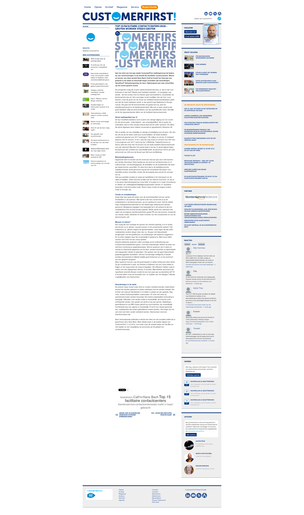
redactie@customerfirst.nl (196, 431)
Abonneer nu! (190, 32)
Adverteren (156, 496)
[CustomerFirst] (129, 16)
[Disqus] (145, 450)
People (187, 244)
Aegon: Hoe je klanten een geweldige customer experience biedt (129, 415)
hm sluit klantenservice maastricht (196, 341)
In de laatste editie (192, 36)
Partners (122, 498)
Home (87, 7)
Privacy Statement (159, 500)
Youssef (196, 328)
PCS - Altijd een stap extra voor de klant (161, 414)
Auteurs (122, 496)
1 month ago (207, 307)
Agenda (121, 500)
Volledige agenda (193, 375)
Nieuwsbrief (156, 498)
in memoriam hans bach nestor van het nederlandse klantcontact (198, 306)
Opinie (98, 7)
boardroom (126, 397)
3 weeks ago (198, 283)
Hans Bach (151, 396)
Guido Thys (198, 288)
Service (135, 7)
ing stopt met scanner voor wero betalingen (200, 264)
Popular (201, 244)
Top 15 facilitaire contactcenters (148, 398)
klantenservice (126, 404)
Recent (194, 244)
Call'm (137, 396)
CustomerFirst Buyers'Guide (195, 490)
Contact (155, 490)
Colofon (155, 492)
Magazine (122, 7)
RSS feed (155, 502)
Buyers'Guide (149, 7)
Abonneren (156, 494)
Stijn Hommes (199, 247)
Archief (109, 7)
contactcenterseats (146, 404)
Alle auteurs (191, 434)
